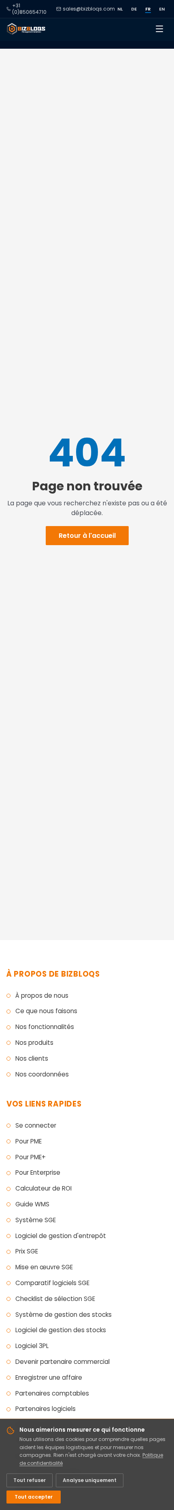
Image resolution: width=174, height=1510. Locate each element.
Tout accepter (34, 1496)
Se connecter (35, 1125)
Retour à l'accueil (87, 535)
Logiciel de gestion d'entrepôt (60, 1236)
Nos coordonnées (42, 1074)
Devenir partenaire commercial (62, 1361)
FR (148, 9)
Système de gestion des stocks (63, 1314)
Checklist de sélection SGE (55, 1298)
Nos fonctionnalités (44, 1026)
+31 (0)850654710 (29, 8)
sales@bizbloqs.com (89, 9)
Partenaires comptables (52, 1393)
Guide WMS (32, 1204)
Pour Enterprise (37, 1172)
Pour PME (28, 1141)
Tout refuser (29, 1480)
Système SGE (35, 1220)
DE (134, 9)
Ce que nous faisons (46, 1011)
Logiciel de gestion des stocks (60, 1330)
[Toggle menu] (159, 29)
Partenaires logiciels (45, 1408)
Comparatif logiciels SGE (52, 1283)
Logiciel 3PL (32, 1346)
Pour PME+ (30, 1157)
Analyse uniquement (90, 1480)
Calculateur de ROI (43, 1188)
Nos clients (31, 1058)
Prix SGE (26, 1251)
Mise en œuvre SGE (44, 1267)
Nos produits (34, 1042)
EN (162, 9)
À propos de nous (41, 995)
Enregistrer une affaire (48, 1377)
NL (120, 9)
